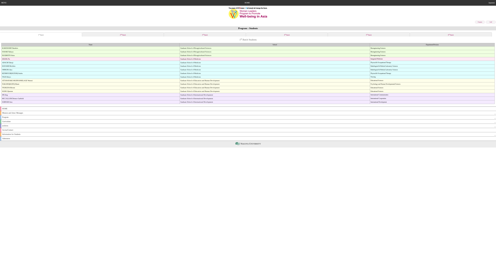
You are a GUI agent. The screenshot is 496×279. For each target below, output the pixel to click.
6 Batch (451, 35)
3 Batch (205, 35)
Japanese (492, 3)
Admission (6, 139)
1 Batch (41, 35)
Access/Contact (7, 130)
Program (480, 22)
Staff (491, 22)
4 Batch (287, 35)
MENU (4, 3)
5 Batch (369, 35)
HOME (247, 3)
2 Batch (123, 35)
